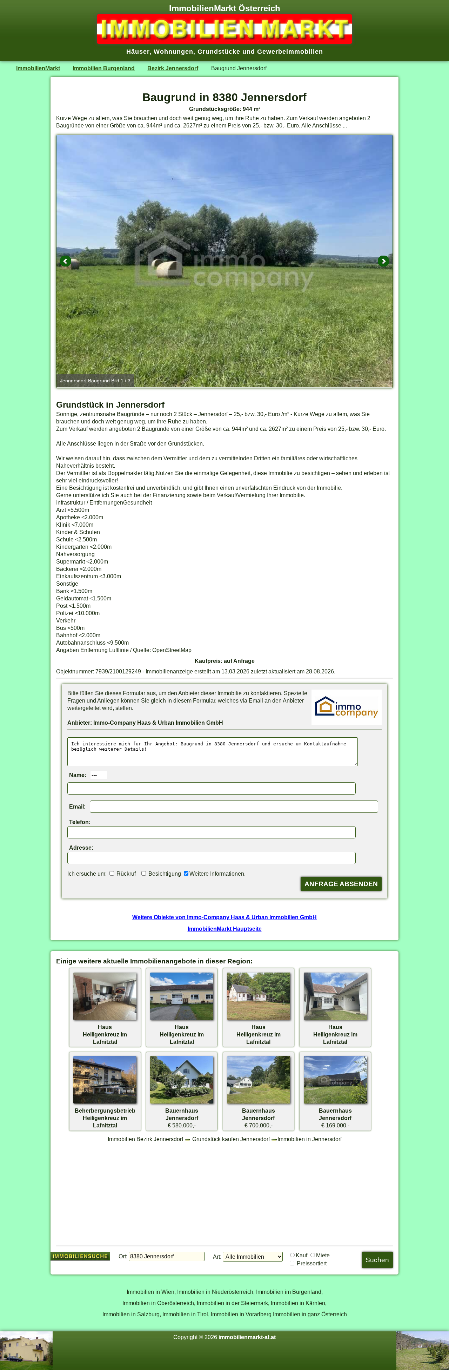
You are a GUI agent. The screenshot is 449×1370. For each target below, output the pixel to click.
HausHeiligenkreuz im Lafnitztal (105, 1034)
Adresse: (81, 847)
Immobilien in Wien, (151, 1292)
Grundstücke (218, 51)
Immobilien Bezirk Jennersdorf (145, 1139)
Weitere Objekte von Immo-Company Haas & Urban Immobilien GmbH (224, 917)
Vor (383, 261)
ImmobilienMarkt (38, 68)
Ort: (123, 1256)
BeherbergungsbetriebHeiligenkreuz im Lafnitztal (105, 1117)
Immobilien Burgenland (104, 68)
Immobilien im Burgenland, (289, 1292)
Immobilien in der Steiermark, (233, 1303)
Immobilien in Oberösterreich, (158, 1303)
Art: (217, 1256)
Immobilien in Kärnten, (299, 1303)
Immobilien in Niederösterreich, (216, 1292)
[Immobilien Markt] (224, 42)
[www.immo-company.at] (346, 722)
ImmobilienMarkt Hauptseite (225, 929)
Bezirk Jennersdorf (172, 68)
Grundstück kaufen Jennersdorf (231, 1139)
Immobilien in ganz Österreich (310, 1314)
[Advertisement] (224, 1194)
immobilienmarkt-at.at (247, 1337)
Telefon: (80, 822)
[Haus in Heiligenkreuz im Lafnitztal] (104, 1019)
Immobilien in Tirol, (185, 1314)
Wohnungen (173, 51)
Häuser (137, 51)
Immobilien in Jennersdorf (309, 1139)
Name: (77, 775)
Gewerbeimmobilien (290, 51)
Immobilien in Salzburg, (131, 1314)
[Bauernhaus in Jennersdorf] (181, 1103)
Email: (77, 806)
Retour (65, 261)
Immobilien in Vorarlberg (241, 1314)
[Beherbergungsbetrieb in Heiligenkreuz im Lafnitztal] (104, 1103)
